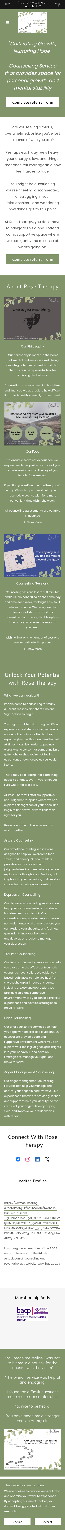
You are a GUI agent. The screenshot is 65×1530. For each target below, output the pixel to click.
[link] (32, 22)
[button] (8, 22)
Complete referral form (32, 102)
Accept (47, 1522)
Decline (17, 1522)
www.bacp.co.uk (49, 1264)
